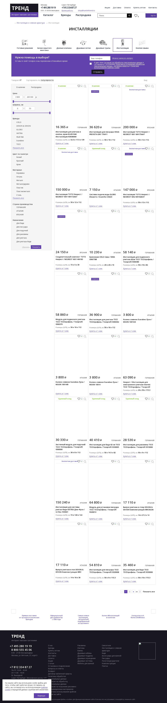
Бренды (66, 15)
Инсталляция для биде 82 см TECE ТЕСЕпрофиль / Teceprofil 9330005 (104, 445)
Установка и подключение (59, 666)
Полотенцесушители (110, 661)
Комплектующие (109, 663)
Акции (107, 8)
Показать (36, 247)
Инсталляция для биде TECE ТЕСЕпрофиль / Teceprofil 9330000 (138, 571)
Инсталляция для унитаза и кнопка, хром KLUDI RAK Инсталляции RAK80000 (68, 134)
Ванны (80, 650)
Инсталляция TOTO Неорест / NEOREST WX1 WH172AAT (69, 195)
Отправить (97, 72)
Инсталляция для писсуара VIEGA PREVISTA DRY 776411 (104, 133)
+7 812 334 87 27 (69, 7)
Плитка (105, 666)
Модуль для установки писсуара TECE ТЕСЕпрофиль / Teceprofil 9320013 (104, 509)
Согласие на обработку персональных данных (123, 62)
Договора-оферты (121, 66)
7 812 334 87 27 (21, 667)
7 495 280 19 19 (21, 646)
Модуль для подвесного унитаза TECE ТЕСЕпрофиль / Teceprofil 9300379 (70, 321)
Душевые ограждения (86, 658)
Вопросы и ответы (56, 668)
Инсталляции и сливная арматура (31, 23)
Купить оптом (139, 8)
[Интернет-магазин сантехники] (12, 23)
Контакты (152, 8)
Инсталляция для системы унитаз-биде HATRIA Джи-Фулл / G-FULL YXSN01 (70, 509)
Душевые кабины (84, 653)
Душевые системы (85, 661)
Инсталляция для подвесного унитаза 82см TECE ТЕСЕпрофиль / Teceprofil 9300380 (138, 259)
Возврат (51, 671)
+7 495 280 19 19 (48, 7)
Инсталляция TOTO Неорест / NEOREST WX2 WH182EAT (136, 195)
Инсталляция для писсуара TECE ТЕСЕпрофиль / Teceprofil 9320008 (104, 571)
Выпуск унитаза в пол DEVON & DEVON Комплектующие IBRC (69, 570)
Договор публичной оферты (60, 674)
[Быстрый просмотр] (85, 86)
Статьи (51, 663)
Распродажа (83, 15)
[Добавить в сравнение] (82, 86)
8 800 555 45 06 (21, 649)
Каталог (48, 15)
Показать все (149, 591)
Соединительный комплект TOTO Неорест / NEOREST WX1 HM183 (71, 258)
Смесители (106, 645)
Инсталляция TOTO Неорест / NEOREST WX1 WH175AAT (136, 133)
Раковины (81, 645)
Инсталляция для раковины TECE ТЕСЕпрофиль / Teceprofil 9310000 (138, 445)
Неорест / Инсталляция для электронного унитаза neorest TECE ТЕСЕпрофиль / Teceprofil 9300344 (136, 386)
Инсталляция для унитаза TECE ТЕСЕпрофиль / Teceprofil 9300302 (104, 320)
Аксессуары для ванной (111, 656)
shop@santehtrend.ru (86, 10)
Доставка (117, 8)
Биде (104, 653)
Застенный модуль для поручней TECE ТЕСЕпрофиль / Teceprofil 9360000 (70, 447)
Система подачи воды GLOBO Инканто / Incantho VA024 (102, 195)
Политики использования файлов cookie (116, 67)
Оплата (127, 8)
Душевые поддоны (85, 656)
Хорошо (41, 695)
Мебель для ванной (85, 663)
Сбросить (26, 247)
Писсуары (106, 658)
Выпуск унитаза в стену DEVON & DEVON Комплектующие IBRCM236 (138, 508)
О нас (50, 645)
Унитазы (80, 648)
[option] (25, 45)
